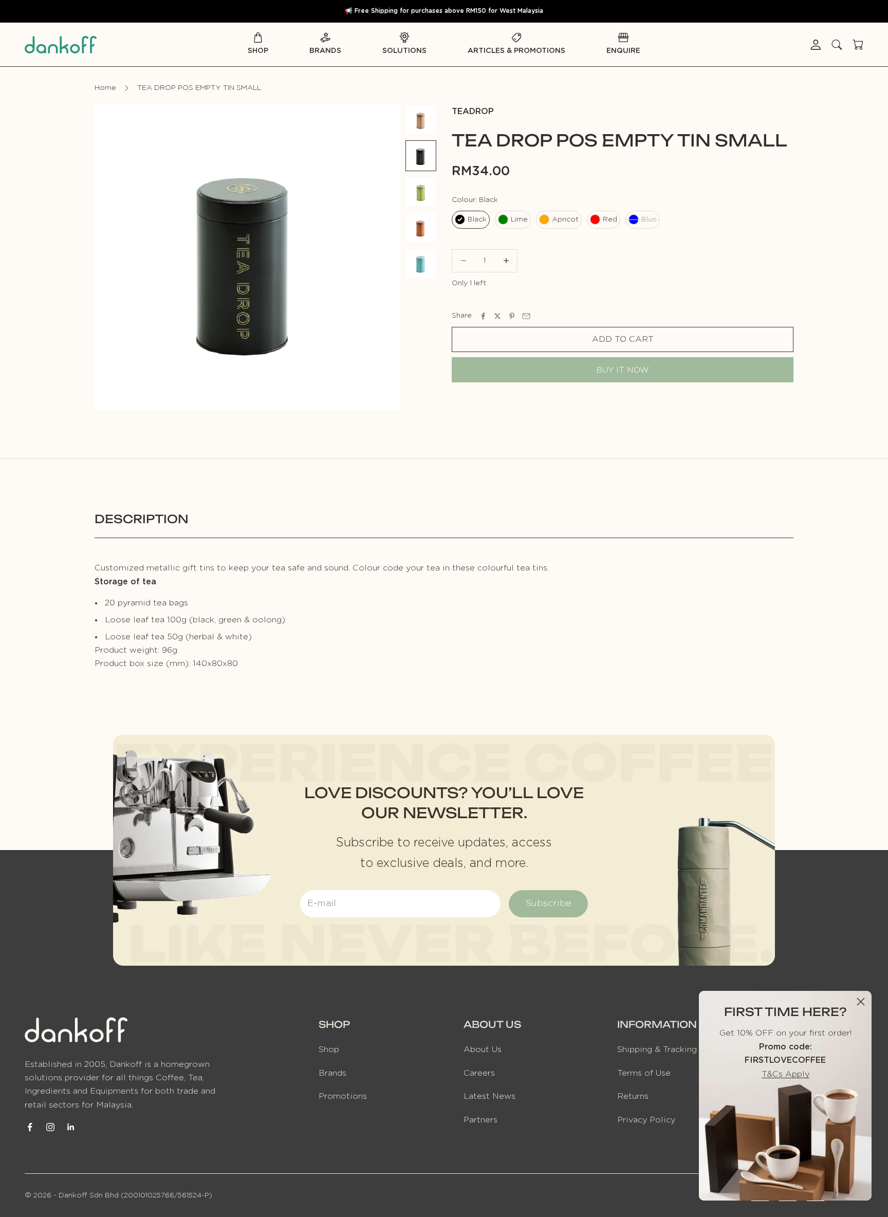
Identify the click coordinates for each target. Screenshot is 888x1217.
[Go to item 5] (420, 263)
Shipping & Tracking (657, 1049)
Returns (633, 1096)
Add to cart (623, 340)
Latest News (489, 1096)
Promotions (343, 1096)
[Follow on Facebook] (30, 1127)
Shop (258, 50)
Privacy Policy (646, 1120)
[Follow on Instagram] (50, 1127)
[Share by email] (526, 316)
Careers (479, 1073)
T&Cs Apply (785, 1074)
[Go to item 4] (420, 227)
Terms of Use (644, 1073)
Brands (325, 50)
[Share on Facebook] (483, 316)
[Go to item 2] (420, 155)
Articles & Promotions (516, 50)
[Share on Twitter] (497, 316)
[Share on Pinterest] (512, 316)
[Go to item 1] (420, 119)
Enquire (623, 50)
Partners (480, 1120)
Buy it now (622, 370)
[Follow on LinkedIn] (71, 1127)
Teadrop (473, 111)
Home (105, 87)
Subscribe (548, 903)
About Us (483, 1049)
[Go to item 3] (420, 191)
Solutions (404, 50)
